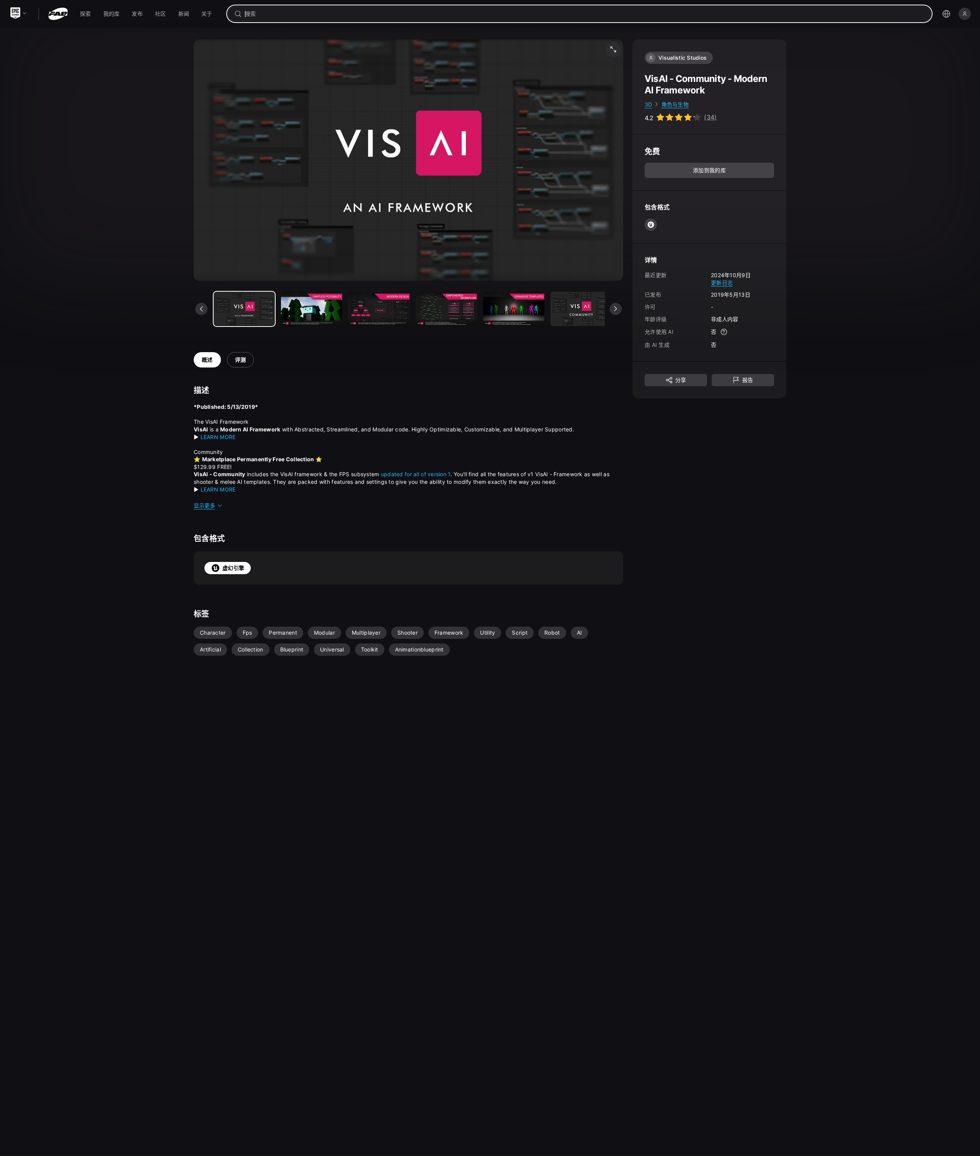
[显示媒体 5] (581, 309)
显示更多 (204, 505)
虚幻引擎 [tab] (233, 568)
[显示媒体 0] (244, 309)
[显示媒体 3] (446, 309)
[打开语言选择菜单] (946, 14)
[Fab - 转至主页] (58, 14)
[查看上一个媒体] (201, 309)
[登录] (965, 14)
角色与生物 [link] (675, 104)
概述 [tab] (207, 359)
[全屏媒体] (613, 49)
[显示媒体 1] (311, 309)
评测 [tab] (240, 359)
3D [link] (648, 104)
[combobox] (584, 14)
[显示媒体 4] (513, 309)
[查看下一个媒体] (615, 309)
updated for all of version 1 (416, 474)
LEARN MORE (218, 437)
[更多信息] (723, 332)
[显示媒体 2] (379, 309)
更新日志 (722, 282)
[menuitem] (85, 14)
